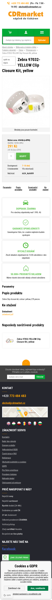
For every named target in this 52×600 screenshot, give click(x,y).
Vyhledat (41, 40)
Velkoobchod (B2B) (10, 449)
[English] (8, 423)
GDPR (4, 466)
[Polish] (19, 423)
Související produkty (32, 188)
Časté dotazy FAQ (9, 453)
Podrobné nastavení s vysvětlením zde (26, 594)
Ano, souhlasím (38, 588)
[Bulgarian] (40, 423)
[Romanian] (24, 423)
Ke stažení (45, 188)
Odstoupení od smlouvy (11, 482)
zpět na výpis (6, 61)
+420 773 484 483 (20, 3)
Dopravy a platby (8, 445)
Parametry (7, 187)
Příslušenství (31, 50)
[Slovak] (29, 423)
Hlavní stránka (7, 47)
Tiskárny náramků (9, 50)
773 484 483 (14, 396)
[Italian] (35, 423)
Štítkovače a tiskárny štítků (26, 47)
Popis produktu (18, 188)
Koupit (23, 156)
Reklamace (6, 458)
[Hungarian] (14, 423)
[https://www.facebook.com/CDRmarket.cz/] (9, 548)
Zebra (21, 50)
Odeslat (39, 377)
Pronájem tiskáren (9, 474)
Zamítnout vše (14, 588)
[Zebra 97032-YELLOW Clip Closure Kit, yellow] (26, 102)
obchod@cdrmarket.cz (30, 6)
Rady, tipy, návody (9, 441)
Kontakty (5, 437)
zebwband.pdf (7, 314)
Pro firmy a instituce (10, 470)
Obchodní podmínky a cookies (14, 462)
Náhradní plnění (8, 478)
